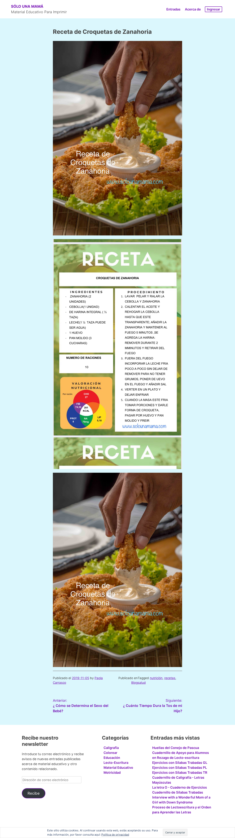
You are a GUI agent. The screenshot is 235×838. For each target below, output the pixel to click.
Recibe (34, 793)
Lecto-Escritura (116, 763)
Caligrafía (111, 748)
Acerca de (193, 9)
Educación (112, 758)
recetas (169, 678)
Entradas (173, 9)
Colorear (110, 753)
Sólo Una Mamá (27, 6)
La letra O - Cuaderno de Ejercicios (179, 787)
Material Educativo (118, 767)
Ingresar (213, 9)
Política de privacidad (115, 834)
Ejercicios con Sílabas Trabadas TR (179, 772)
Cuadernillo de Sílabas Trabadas (177, 792)
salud (142, 682)
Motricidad (112, 772)
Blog (134, 682)
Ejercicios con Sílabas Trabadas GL (179, 763)
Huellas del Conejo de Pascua (175, 748)
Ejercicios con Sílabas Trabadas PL (179, 767)
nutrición (156, 678)
